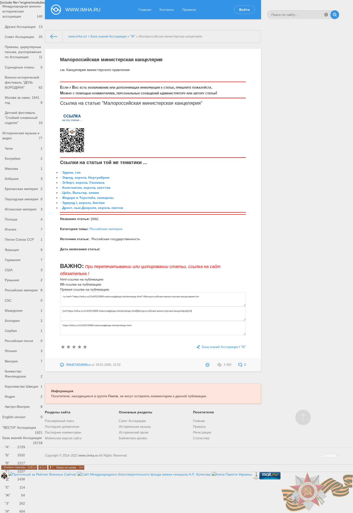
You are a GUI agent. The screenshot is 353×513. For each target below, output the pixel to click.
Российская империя (24, 290)
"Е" (15, 487)
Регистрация (202, 432)
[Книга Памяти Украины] (232, 474)
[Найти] (334, 14)
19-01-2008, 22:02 (108, 364)
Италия (24, 229)
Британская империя (24, 189)
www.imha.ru (88, 455)
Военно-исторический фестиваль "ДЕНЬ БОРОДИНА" (24, 82)
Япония (24, 351)
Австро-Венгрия (24, 407)
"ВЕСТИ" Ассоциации (22, 429)
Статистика (201, 438)
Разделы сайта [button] (57, 412)
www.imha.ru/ (77, 36)
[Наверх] (303, 417)
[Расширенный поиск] (326, 14)
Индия (24, 396)
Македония (24, 310)
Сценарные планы (24, 67)
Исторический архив (133, 432)
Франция (24, 250)
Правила (189, 10)
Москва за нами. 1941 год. (24, 100)
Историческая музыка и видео (22, 135)
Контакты (166, 10)
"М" (132, 36)
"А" (15, 447)
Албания (24, 179)
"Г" (15, 471)
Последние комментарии (63, 432)
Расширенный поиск (59, 421)
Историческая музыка (135, 426)
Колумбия (24, 158)
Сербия (24, 331)
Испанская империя (24, 209)
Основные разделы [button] (135, 412)
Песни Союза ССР (24, 239)
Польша (24, 219)
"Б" (15, 455)
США (24, 270)
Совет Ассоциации (24, 37)
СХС (24, 300)
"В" (15, 463)
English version (22, 417)
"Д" (15, 479)
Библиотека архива (133, 438)
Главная (144, 10)
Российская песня (24, 341)
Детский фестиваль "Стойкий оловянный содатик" (24, 118)
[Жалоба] (208, 364)
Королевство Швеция (24, 386)
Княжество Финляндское (24, 373)
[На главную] (54, 37)
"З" (15, 503)
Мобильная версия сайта (63, 438)
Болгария (24, 321)
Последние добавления (62, 426)
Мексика (24, 169)
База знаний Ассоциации (22, 439)
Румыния (24, 280)
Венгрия (24, 361)
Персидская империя (24, 199)
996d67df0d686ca (78, 364)
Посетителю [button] (203, 412)
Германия (24, 260)
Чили (24, 148)
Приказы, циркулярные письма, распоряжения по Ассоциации (24, 52)
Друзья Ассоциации (24, 27)
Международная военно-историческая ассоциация (22, 11)
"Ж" (15, 495)
